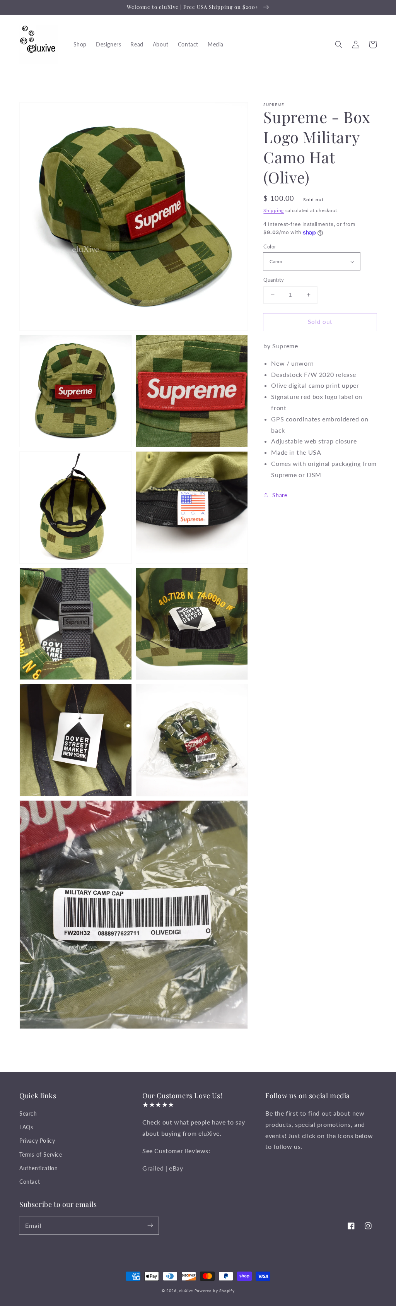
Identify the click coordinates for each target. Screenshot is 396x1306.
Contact (29, 1181)
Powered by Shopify (215, 1290)
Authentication (38, 1168)
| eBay (174, 1168)
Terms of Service (40, 1154)
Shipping (273, 210)
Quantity (273, 280)
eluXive (186, 1290)
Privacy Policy (37, 1140)
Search (28, 1113)
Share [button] (279, 495)
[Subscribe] (150, 1225)
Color (269, 246)
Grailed (153, 1168)
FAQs (26, 1127)
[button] (338, 44)
